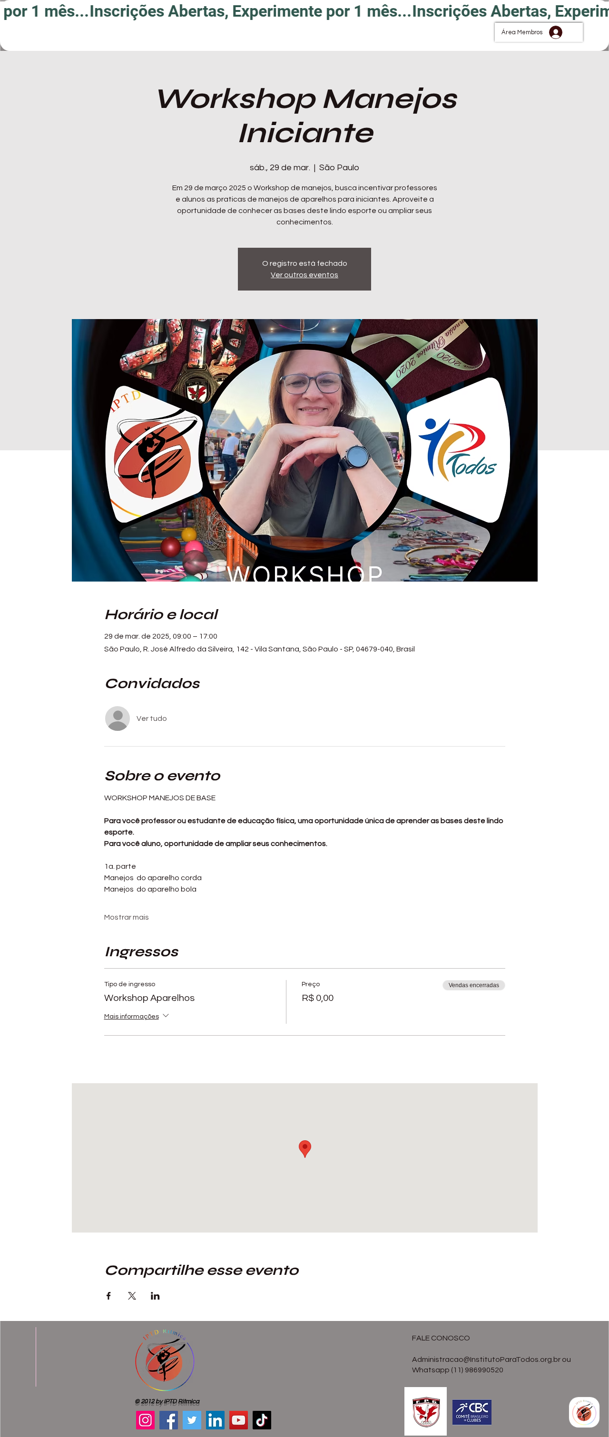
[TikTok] (262, 1420)
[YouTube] (238, 1420)
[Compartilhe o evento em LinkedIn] (155, 1296)
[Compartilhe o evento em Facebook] (108, 1296)
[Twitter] (192, 1420)
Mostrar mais (126, 917)
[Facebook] (168, 1420)
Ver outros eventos (304, 275)
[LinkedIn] (215, 1420)
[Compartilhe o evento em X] (132, 1296)
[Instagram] (145, 1420)
